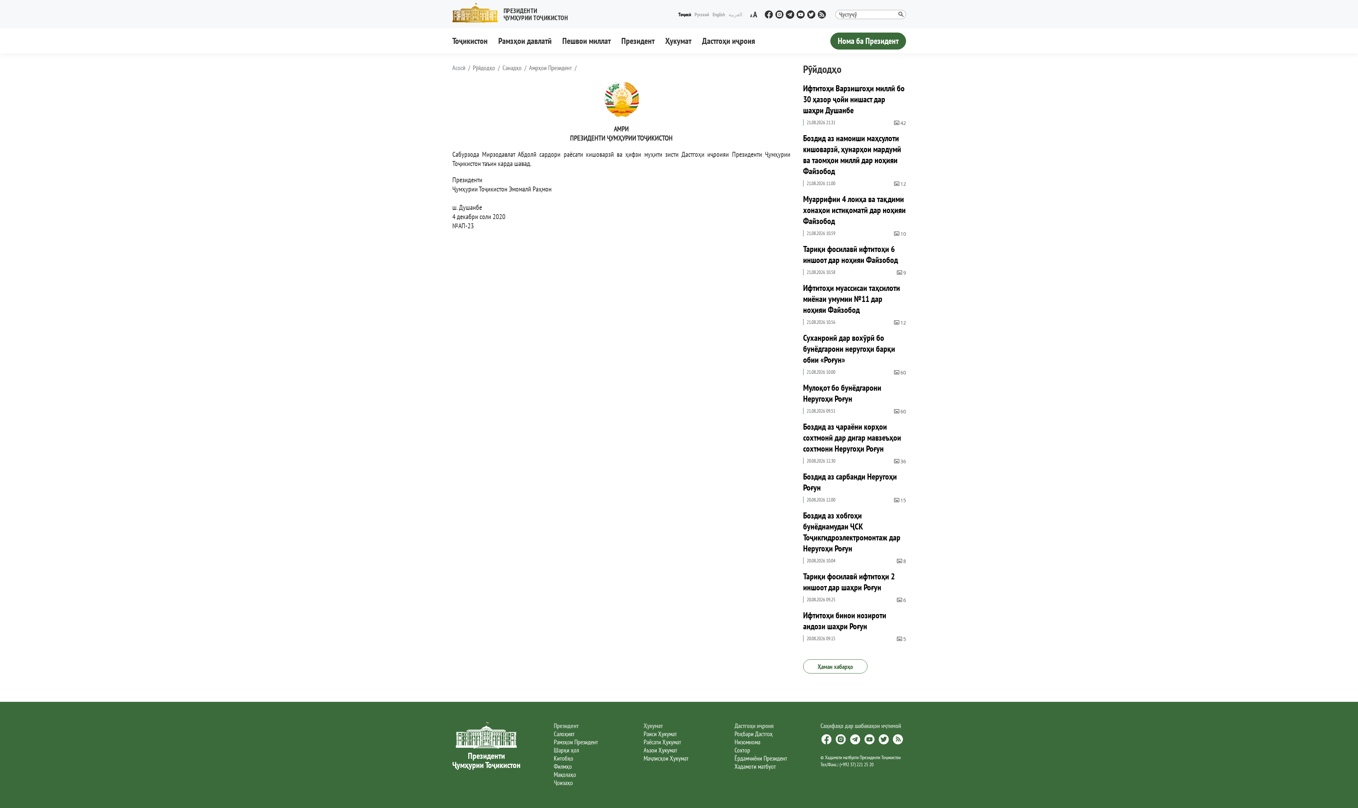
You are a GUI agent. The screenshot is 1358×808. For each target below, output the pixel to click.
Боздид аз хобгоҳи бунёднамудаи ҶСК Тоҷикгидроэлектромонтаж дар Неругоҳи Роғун (851, 532)
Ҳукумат (678, 40)
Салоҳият (564, 734)
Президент (638, 40)
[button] (513, 13)
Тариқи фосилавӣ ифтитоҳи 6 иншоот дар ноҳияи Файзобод (850, 254)
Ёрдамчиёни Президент (761, 758)
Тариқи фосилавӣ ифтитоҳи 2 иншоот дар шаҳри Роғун (849, 582)
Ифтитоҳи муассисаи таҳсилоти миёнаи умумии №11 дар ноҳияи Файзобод (851, 298)
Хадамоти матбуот (755, 766)
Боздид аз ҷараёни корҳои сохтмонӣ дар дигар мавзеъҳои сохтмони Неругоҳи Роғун (852, 437)
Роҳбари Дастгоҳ (754, 734)
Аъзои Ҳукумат (660, 750)
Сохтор (742, 750)
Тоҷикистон (470, 40)
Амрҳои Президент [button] (550, 68)
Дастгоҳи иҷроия (728, 40)
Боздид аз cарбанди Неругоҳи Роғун (850, 482)
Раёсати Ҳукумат (662, 742)
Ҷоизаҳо (563, 783)
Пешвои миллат (586, 40)
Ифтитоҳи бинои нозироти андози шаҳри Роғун (844, 621)
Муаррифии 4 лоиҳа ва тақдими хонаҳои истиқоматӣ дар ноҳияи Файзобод (854, 210)
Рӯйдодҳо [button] (484, 68)
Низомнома (747, 742)
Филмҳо (563, 766)
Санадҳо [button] (512, 68)
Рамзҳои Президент (576, 742)
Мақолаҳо (565, 774)
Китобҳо (563, 758)
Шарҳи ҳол (566, 750)
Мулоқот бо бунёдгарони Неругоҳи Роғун (842, 393)
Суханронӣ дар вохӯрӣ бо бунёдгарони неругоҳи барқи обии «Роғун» (849, 348)
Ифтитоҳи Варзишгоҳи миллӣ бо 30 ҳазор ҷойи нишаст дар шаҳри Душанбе (854, 99)
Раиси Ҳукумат (660, 734)
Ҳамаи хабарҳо (835, 667)
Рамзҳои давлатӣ (525, 40)
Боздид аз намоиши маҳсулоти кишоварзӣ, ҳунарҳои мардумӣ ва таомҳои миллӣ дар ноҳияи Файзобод (852, 155)
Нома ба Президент (868, 40)
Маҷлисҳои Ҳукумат (666, 758)
